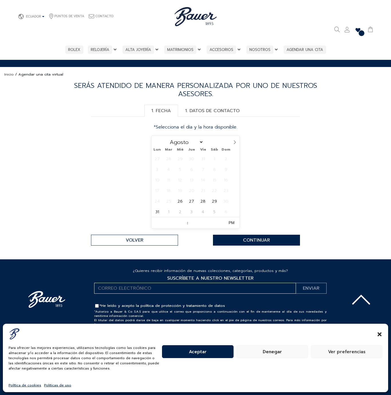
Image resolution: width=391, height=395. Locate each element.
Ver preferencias (347, 352)
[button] (379, 334)
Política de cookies (25, 385)
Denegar (272, 352)
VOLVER (134, 240)
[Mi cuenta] (347, 30)
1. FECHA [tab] (161, 110)
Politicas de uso (57, 385)
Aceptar (198, 352)
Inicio (9, 74)
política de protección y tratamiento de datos (183, 305)
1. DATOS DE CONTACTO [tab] (212, 110)
